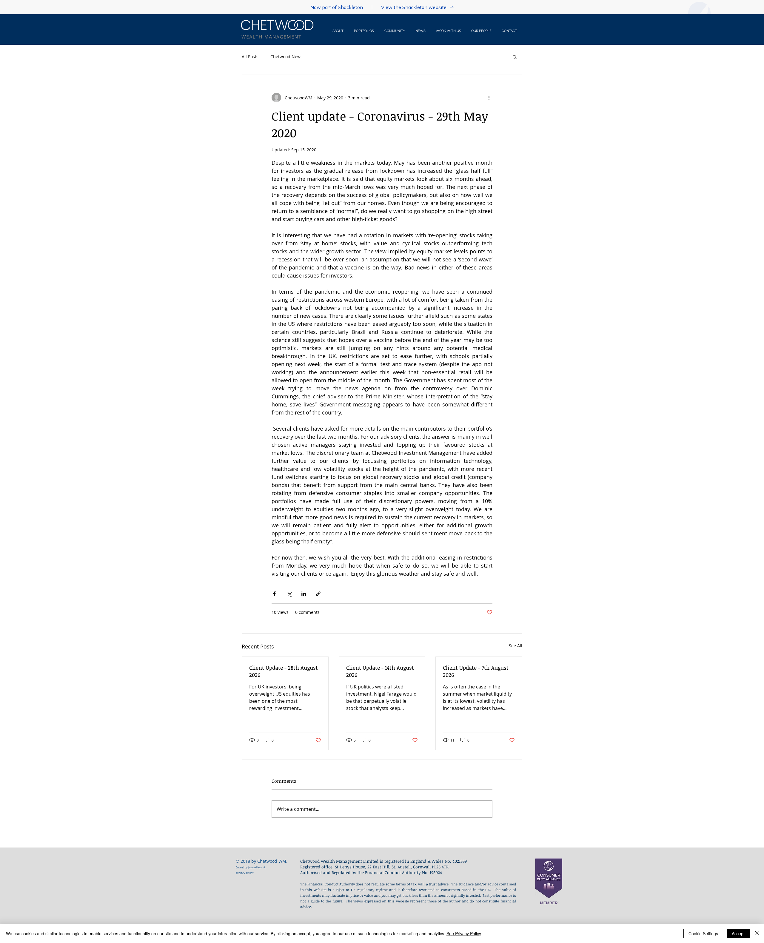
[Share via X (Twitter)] (289, 594)
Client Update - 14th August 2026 (380, 671)
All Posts (250, 56)
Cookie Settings (703, 933)
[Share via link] (318, 594)
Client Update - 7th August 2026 (476, 671)
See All (515, 645)
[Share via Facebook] (274, 594)
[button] (449, 31)
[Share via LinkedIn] (303, 594)
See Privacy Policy (463, 933)
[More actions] (488, 97)
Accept (738, 933)
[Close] (756, 933)
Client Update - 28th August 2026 (283, 671)
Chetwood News (286, 56)
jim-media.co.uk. (256, 867)
